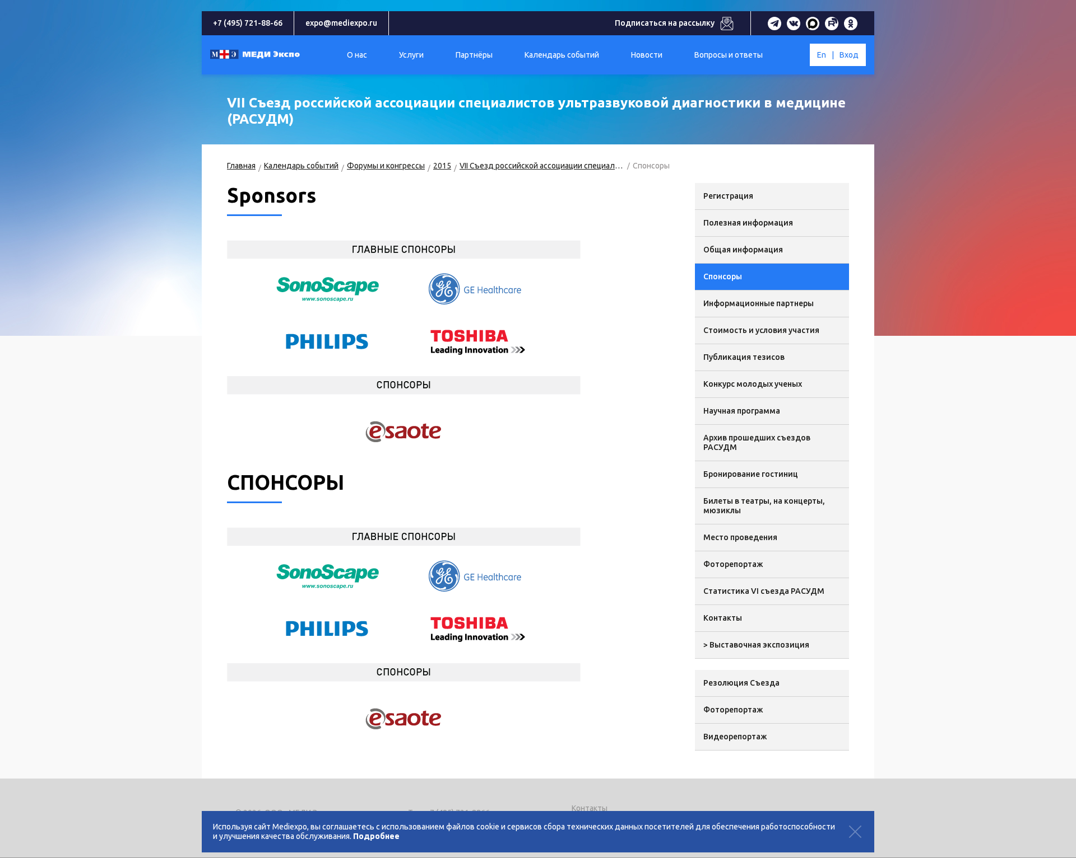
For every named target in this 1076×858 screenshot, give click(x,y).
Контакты (722, 617)
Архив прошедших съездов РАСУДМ (756, 442)
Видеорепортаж (735, 736)
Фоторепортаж (733, 564)
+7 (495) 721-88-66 (247, 22)
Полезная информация (748, 222)
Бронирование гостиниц (750, 474)
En (821, 54)
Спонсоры (722, 276)
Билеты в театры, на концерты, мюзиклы (764, 505)
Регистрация (728, 195)
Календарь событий (301, 165)
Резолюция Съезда (741, 682)
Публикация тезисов (744, 357)
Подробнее (376, 836)
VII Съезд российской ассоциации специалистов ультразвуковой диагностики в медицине (542, 165)
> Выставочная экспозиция (756, 644)
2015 (442, 165)
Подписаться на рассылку (665, 22)
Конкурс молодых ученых (752, 383)
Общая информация (743, 249)
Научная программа (741, 410)
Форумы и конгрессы (386, 165)
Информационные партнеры (758, 303)
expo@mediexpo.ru (341, 22)
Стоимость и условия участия (761, 330)
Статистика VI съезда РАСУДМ (763, 591)
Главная (241, 165)
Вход (849, 54)
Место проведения (740, 537)
